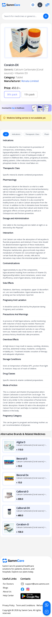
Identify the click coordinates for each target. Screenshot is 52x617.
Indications (16, 134)
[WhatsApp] (47, 605)
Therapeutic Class (32, 134)
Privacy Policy (8, 605)
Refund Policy (43, 605)
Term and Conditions (25, 605)
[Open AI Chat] (47, 612)
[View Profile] (39, 4)
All (6, 134)
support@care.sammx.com (37, 584)
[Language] (33, 5)
